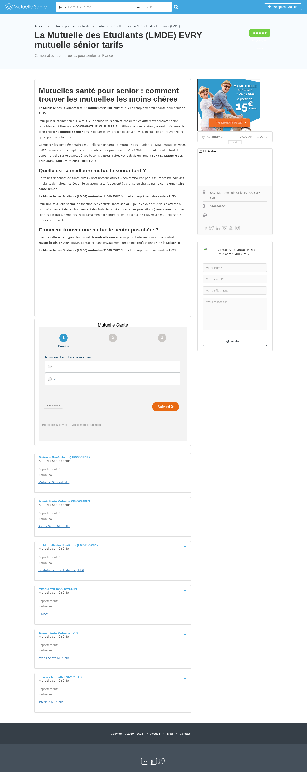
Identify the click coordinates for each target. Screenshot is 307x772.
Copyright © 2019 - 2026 (127, 733)
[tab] (112, 458)
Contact (185, 733)
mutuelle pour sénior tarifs (70, 26)
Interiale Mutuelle (50, 702)
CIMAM (43, 614)
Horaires (236, 142)
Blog (170, 733)
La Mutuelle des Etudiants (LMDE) (61, 570)
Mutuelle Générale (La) (54, 482)
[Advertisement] (113, 284)
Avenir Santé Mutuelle (54, 526)
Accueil (39, 26)
